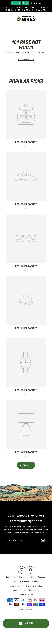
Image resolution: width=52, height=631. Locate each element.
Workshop (42, 577)
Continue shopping (26, 59)
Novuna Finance (16, 586)
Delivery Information (34, 586)
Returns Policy (19, 590)
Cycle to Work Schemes (29, 581)
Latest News (11, 577)
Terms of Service (26, 595)
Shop (33, 577)
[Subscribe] (42, 540)
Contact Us (23, 577)
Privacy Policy (33, 590)
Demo (15, 581)
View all (26, 465)
